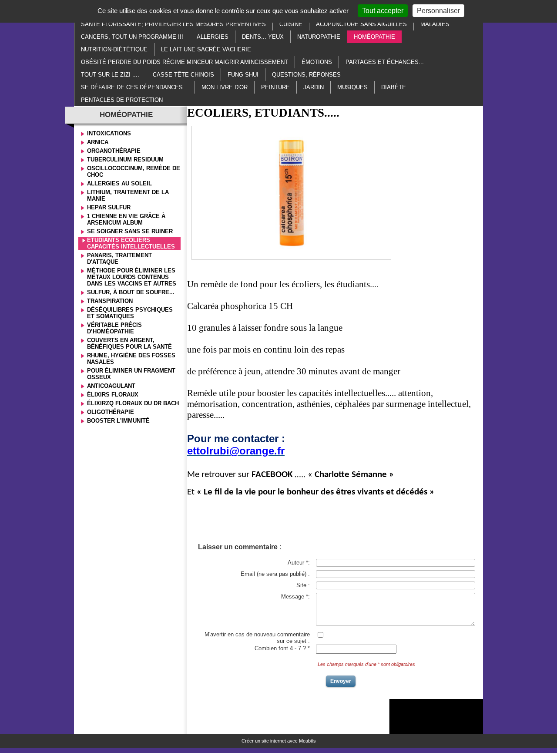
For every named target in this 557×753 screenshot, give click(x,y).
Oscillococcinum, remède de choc (133, 171)
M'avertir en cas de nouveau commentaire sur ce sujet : (257, 637)
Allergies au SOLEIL (119, 183)
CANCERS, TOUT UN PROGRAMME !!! (132, 37)
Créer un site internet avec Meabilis (279, 740)
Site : (303, 585)
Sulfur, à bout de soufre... (130, 292)
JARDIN (313, 87)
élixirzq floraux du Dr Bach (133, 403)
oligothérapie (110, 412)
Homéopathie (374, 37)
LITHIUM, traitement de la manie (128, 195)
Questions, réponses (306, 74)
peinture (275, 87)
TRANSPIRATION (110, 301)
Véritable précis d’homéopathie (114, 328)
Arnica (97, 142)
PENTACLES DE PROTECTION (122, 100)
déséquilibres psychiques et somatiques (130, 312)
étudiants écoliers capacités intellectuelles (131, 243)
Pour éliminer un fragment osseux (131, 373)
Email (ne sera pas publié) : (275, 574)
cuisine (290, 24)
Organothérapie (114, 151)
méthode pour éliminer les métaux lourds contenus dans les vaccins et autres (131, 277)
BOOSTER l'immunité (118, 420)
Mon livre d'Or (224, 87)
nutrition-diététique (114, 49)
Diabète (393, 87)
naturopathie (318, 37)
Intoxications (109, 133)
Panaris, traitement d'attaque (119, 258)
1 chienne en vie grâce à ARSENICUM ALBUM (126, 219)
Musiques (352, 87)
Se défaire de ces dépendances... (134, 87)
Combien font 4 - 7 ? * (282, 648)
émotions (317, 62)
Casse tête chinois (183, 74)
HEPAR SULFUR (109, 207)
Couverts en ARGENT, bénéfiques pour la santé (129, 343)
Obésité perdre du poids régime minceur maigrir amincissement (184, 62)
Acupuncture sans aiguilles (361, 24)
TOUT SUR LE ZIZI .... (110, 74)
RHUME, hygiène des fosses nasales (131, 358)
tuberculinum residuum (125, 159)
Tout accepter (382, 10)
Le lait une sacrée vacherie (206, 49)
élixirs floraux (112, 394)
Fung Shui (243, 74)
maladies (435, 24)
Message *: (295, 596)
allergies (212, 37)
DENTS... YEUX (263, 37)
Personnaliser (438, 10)
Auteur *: (299, 562)
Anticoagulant (111, 386)
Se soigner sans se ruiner (130, 231)
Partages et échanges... (385, 62)
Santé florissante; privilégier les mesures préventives (173, 24)
